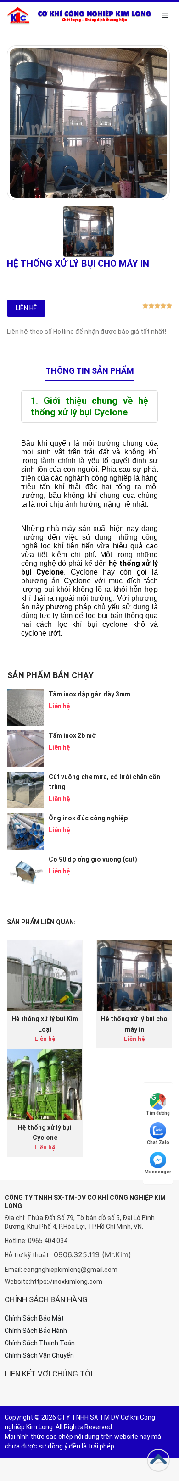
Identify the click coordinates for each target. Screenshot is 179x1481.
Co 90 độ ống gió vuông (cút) (93, 859)
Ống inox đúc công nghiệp (88, 818)
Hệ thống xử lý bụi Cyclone (45, 1132)
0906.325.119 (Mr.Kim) (92, 1254)
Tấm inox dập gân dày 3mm (89, 694)
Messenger (158, 1171)
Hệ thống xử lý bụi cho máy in (134, 1024)
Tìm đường (158, 1113)
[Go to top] (158, 1460)
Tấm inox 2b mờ (72, 735)
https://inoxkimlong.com (66, 1281)
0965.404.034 (47, 1240)
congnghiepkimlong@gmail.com (70, 1269)
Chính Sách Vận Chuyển (39, 1355)
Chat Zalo (158, 1142)
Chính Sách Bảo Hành (36, 1330)
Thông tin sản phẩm (89, 371)
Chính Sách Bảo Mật (34, 1318)
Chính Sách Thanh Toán (40, 1343)
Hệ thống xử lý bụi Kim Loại (44, 1024)
